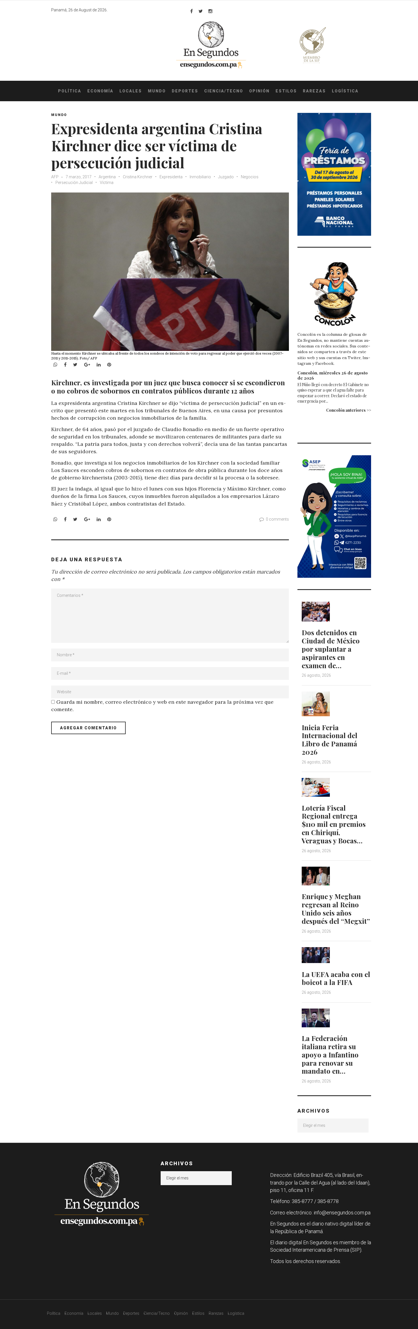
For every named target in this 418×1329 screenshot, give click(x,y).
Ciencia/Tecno (223, 91)
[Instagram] (210, 11)
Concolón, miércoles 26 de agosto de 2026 (332, 375)
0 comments (277, 519)
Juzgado (226, 177)
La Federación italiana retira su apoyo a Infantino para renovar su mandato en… (330, 1054)
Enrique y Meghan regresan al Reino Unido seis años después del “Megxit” (336, 908)
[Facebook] (191, 11)
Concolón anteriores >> (348, 410)
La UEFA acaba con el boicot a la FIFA (336, 978)
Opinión (259, 91)
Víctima (106, 182)
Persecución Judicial (74, 182)
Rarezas (314, 91)
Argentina (107, 177)
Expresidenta (171, 177)
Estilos (286, 91)
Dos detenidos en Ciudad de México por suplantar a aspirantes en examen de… (331, 649)
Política (69, 91)
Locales (130, 91)
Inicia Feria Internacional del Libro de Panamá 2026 (329, 739)
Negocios (249, 177)
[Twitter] (200, 11)
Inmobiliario (200, 177)
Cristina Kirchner (137, 177)
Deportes (185, 91)
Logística (345, 91)
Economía (100, 91)
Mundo (157, 91)
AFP (55, 177)
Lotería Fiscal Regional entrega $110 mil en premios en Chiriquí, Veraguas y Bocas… (334, 824)
